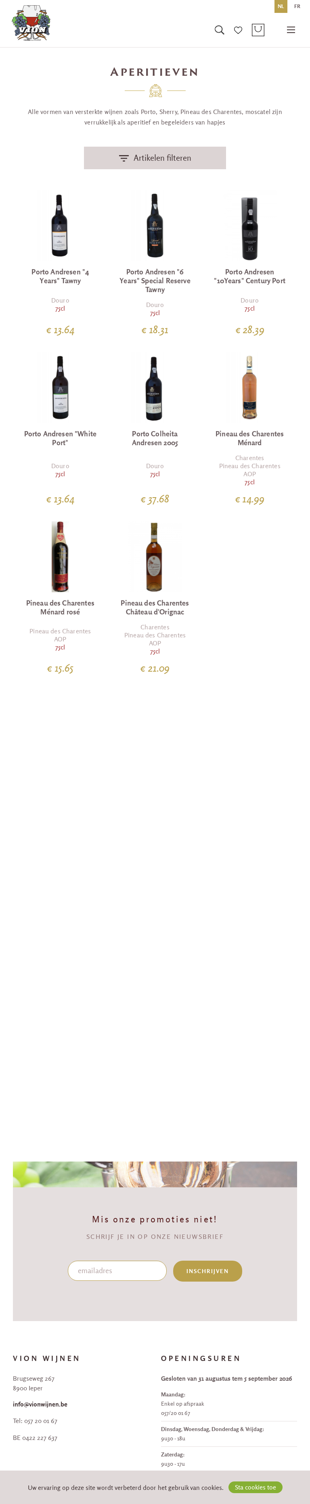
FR (297, 6)
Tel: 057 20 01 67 (35, 1421)
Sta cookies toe (255, 1487)
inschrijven (207, 1271)
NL (281, 6)
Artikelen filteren (162, 158)
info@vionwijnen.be (40, 1404)
